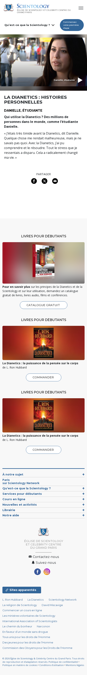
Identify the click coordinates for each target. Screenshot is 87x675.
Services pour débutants (22, 494)
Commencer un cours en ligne (22, 610)
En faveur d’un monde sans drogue (25, 631)
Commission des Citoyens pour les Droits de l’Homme (37, 647)
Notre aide (10, 515)
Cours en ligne (13, 499)
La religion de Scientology (19, 605)
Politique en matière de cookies (19, 665)
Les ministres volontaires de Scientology (28, 615)
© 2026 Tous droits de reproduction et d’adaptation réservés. (43, 660)
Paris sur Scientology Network (20, 481)
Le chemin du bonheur (17, 626)
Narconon (43, 626)
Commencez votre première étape (71, 25)
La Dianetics (36, 599)
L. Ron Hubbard (12, 599)
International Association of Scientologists (29, 621)
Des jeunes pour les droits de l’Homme (27, 642)
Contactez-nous (45, 557)
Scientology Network (62, 599)
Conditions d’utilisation (51, 665)
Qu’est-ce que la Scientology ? (27, 25)
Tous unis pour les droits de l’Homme (26, 637)
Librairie (8, 510)
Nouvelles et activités (19, 504)
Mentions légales (75, 665)
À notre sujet (12, 474)
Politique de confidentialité (63, 661)
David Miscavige (52, 605)
